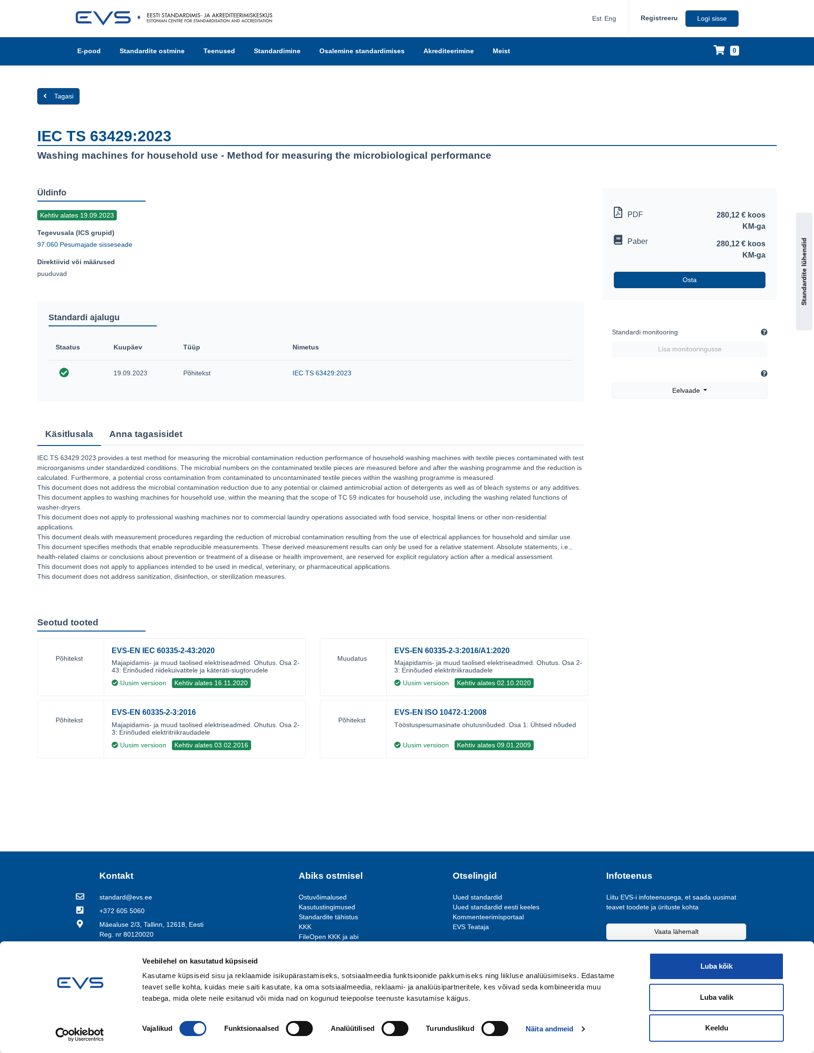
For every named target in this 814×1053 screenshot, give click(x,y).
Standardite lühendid (804, 272)
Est (597, 18)
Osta (690, 280)
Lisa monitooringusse (690, 349)
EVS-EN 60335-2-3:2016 (154, 712)
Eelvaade (687, 390)
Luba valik (716, 997)
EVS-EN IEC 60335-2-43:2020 (163, 651)
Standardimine (277, 51)
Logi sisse (712, 18)
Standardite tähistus (328, 917)
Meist (501, 51)
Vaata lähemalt (676, 931)
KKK (305, 927)
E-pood (89, 51)
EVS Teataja (471, 927)
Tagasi (63, 96)
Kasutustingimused (327, 907)
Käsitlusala (69, 434)
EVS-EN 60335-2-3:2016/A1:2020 (452, 651)
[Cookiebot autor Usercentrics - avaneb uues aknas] (80, 1035)
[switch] (299, 1028)
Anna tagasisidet (145, 434)
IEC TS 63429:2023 (322, 373)
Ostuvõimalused (323, 897)
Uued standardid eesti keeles (496, 907)
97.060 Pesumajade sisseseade (84, 244)
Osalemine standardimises (362, 51)
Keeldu (716, 1028)
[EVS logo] (177, 18)
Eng (610, 18)
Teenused (219, 51)
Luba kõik (716, 966)
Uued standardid (477, 897)
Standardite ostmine (152, 51)
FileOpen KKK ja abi (328, 936)
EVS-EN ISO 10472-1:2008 (440, 712)
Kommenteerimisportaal (488, 917)
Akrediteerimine (448, 51)
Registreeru (659, 18)
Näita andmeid (549, 1029)
